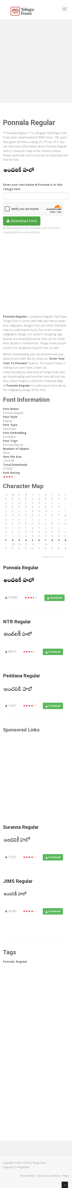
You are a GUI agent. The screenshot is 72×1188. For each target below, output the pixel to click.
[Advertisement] (36, 60)
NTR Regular (17, 622)
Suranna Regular (21, 827)
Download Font (23, 220)
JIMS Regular (18, 881)
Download (56, 597)
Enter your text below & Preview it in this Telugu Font (32, 187)
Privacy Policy (27, 1175)
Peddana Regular (21, 676)
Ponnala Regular (21, 567)
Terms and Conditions (48, 1175)
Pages (66, 1175)
